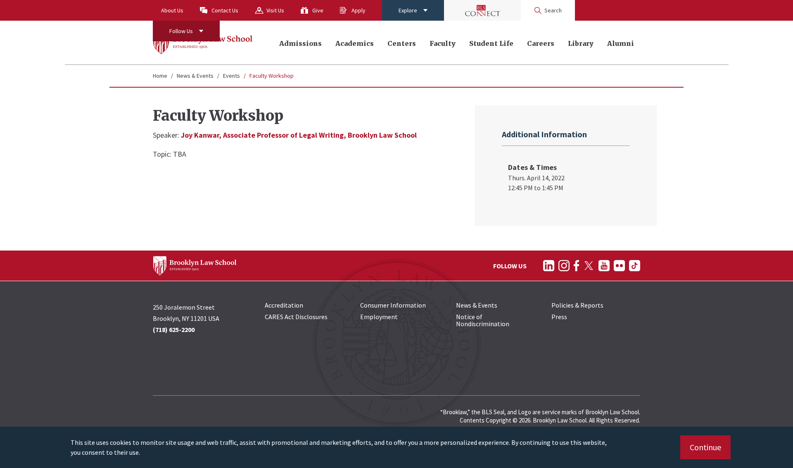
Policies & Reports (577, 305)
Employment (379, 317)
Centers (401, 43)
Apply (358, 10)
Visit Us (275, 10)
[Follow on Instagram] (564, 265)
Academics (354, 43)
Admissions (300, 43)
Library (581, 43)
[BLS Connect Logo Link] (482, 10)
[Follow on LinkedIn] (548, 265)
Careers (540, 43)
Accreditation (284, 305)
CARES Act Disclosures (296, 317)
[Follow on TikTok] (634, 265)
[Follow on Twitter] (588, 265)
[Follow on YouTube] (604, 265)
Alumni (620, 43)
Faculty (443, 43)
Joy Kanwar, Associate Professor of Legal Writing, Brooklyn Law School (299, 135)
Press (559, 317)
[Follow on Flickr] (619, 265)
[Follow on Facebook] (576, 265)
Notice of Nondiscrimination (482, 320)
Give (317, 10)
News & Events (195, 75)
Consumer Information (393, 305)
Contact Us (224, 10)
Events (231, 75)
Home (160, 75)
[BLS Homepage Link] (203, 42)
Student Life (491, 43)
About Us (172, 10)
